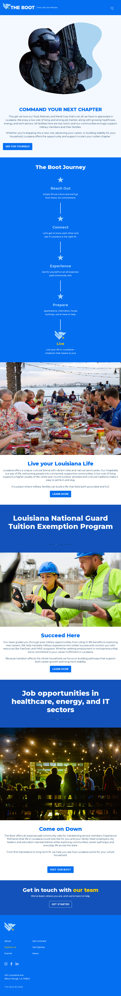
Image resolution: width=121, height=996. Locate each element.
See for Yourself (17, 146)
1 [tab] (50, 544)
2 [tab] (53, 544)
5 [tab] (61, 544)
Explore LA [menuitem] (10, 947)
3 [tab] (56, 544)
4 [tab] (59, 544)
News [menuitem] (35, 953)
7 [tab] (67, 544)
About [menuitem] (7, 941)
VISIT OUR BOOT (60, 869)
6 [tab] (64, 544)
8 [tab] (70, 544)
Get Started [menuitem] (38, 947)
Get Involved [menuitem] (39, 941)
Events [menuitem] (8, 953)
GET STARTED (60, 904)
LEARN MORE (60, 494)
